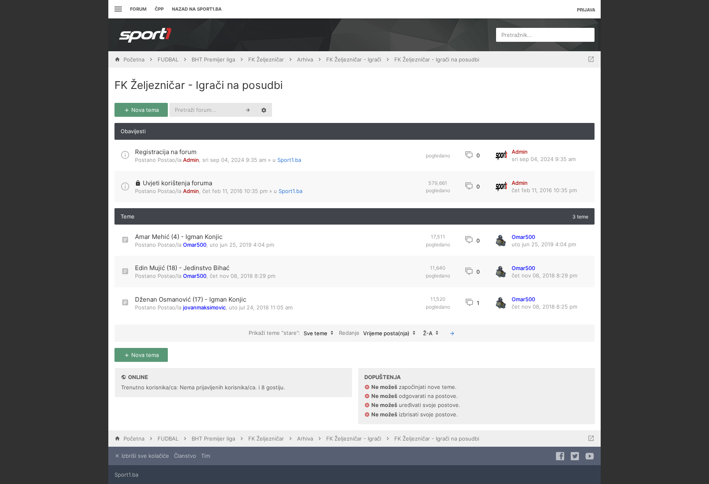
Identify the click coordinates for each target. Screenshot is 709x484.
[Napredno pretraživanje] (264, 110)
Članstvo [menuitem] (185, 455)
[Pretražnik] (248, 110)
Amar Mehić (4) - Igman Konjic (178, 237)
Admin (191, 160)
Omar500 (194, 244)
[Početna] (145, 35)
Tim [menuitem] (205, 455)
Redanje (374, 332)
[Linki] (117, 9)
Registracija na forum (166, 152)
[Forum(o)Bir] (591, 59)
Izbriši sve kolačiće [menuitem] (144, 455)
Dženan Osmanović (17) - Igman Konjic (190, 299)
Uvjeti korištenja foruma (177, 183)
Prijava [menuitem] (586, 10)
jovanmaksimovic (204, 307)
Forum (138, 9)
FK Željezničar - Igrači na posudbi (198, 85)
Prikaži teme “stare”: (288, 332)
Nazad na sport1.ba (197, 9)
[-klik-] (452, 333)
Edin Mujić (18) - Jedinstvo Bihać (182, 268)
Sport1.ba (289, 160)
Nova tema (144, 110)
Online (138, 377)
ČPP (159, 9)
